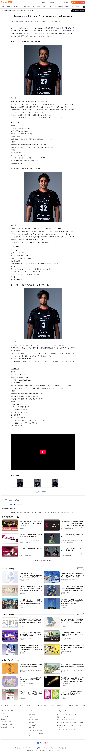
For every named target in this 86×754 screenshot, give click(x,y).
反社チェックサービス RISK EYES (66, 729)
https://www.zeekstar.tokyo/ (63, 30)
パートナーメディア (6, 721)
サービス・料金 (5, 716)
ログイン (31, 717)
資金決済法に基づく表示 (64, 748)
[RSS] (48, 743)
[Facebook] (11, 504)
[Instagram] (45, 743)
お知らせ (31, 727)
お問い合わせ (32, 722)
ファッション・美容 (25, 6)
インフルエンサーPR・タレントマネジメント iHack (70, 722)
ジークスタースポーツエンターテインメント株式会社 (25, 21)
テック (55, 6)
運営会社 (17, 748)
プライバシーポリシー (49, 748)
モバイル (60, 6)
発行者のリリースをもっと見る (43, 560)
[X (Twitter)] (14, 504)
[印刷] (21, 504)
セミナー (31, 735)
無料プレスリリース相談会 (36, 733)
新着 (3, 6)
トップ (2, 705)
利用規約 (39, 748)
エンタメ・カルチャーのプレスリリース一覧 (18, 705)
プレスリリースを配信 (48, 2)
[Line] (17, 504)
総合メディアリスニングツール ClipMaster (68, 717)
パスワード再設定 (34, 719)
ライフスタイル (36, 6)
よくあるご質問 (33, 725)
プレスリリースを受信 (62, 2)
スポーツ (43, 6)
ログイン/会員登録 (79, 2)
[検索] (84, 7)
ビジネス (50, 6)
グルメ (13, 6)
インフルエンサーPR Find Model (65, 719)
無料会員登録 (32, 714)
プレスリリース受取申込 (35, 730)
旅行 (17, 6)
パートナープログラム (28, 748)
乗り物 (66, 6)
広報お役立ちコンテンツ (7, 727)
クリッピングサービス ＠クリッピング (67, 714)
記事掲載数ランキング (7, 724)
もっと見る (80, 568)
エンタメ (7, 6)
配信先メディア (5, 719)
